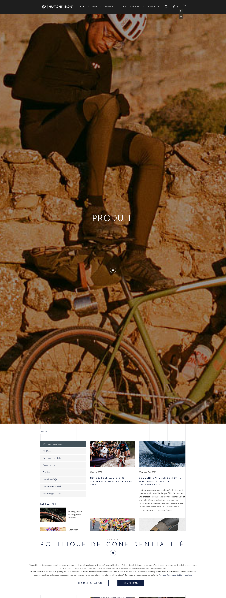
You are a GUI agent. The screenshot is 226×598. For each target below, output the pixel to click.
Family (123, 7)
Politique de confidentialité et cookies (175, 575)
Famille (46, 472)
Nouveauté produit (52, 487)
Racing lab (110, 7)
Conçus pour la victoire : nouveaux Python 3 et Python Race (111, 481)
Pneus (81, 7)
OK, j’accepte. (130, 583)
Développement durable (54, 458)
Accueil (44, 432)
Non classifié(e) (50, 479)
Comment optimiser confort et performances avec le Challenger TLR (161, 481)
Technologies (137, 7)
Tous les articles (55, 444)
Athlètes (47, 451)
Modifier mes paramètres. (90, 583)
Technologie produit (52, 494)
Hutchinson (153, 7)
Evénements (49, 465)
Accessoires (94, 7)
